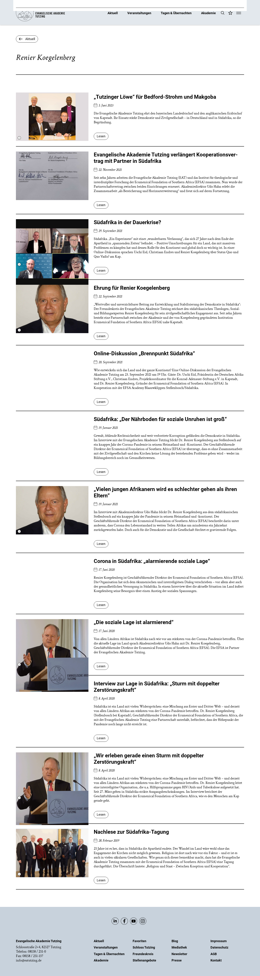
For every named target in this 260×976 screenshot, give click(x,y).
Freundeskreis (143, 954)
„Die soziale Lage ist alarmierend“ (134, 622)
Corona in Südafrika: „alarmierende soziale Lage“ (152, 561)
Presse (177, 960)
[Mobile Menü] (238, 13)
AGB (213, 954)
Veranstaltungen (139, 13)
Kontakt (216, 960)
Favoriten (139, 941)
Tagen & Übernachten (176, 13)
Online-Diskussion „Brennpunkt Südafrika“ (144, 353)
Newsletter (179, 954)
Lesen (101, 136)
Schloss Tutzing (144, 947)
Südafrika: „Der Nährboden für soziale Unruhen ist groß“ (160, 419)
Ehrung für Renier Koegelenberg (132, 288)
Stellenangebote (144, 960)
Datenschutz (219, 947)
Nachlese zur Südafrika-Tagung (131, 832)
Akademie (208, 13)
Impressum (218, 941)
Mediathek (179, 947)
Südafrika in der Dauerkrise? (127, 222)
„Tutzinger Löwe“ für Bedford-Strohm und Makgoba (155, 97)
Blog (175, 941)
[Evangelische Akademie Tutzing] (40, 20)
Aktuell (113, 13)
